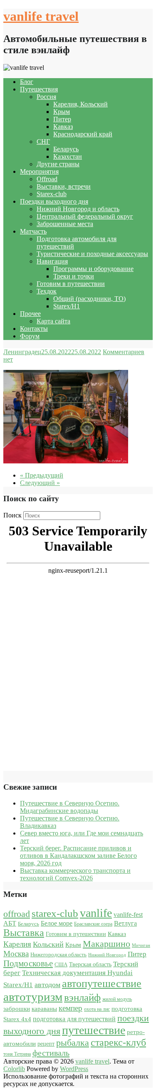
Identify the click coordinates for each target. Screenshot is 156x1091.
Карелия (17, 944)
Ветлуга (125, 923)
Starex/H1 (66, 306)
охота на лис (97, 1009)
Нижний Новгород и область (78, 208)
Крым (61, 111)
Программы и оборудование (93, 268)
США (60, 964)
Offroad (47, 178)
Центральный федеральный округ (85, 216)
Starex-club (52, 193)
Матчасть (33, 231)
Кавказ (63, 126)
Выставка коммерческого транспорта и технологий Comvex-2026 (75, 874)
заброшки (16, 1008)
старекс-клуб (118, 1042)
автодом (47, 984)
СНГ (43, 141)
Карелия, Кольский (80, 104)
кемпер (70, 1008)
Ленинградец (22, 351)
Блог (26, 81)
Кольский (48, 944)
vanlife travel (41, 16)
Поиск (12, 515)
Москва (16, 953)
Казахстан (67, 156)
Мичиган (141, 945)
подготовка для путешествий (74, 1018)
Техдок (47, 291)
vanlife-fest (128, 914)
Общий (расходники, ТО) (89, 298)
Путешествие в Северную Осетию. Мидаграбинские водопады (69, 807)
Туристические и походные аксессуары (92, 253)
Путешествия (39, 89)
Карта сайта (53, 321)
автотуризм (32, 996)
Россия (46, 96)
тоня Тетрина (17, 1054)
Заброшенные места (65, 223)
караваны (44, 1008)
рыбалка (72, 1043)
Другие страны (58, 163)
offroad (16, 914)
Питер (62, 119)
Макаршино (106, 943)
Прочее (30, 313)
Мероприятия (39, 171)
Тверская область (90, 964)
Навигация (52, 261)
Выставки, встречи (64, 186)
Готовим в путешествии (71, 283)
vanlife (96, 912)
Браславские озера (93, 924)
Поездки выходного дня (54, 201)
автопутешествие (101, 983)
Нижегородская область (58, 954)
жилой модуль (117, 999)
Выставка (23, 932)
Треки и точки (73, 276)
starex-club (55, 913)
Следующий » (40, 482)
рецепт (45, 1044)
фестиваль (50, 1052)
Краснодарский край (82, 134)
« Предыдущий (41, 475)
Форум (30, 336)
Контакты (34, 328)
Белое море (56, 923)
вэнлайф (82, 997)
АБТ (9, 923)
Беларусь (66, 149)
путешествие (93, 1030)
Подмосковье (28, 963)
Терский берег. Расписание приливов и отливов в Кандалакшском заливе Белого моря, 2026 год (78, 856)
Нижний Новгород (107, 955)
